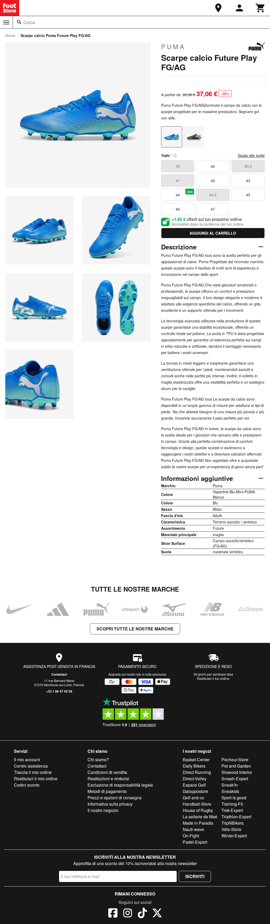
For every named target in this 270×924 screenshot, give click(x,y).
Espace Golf (194, 785)
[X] (157, 914)
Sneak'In (229, 785)
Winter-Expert (234, 836)
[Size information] (175, 155)
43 (248, 180)
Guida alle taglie (251, 155)
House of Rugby (198, 810)
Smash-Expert (234, 779)
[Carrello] (260, 8)
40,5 (248, 166)
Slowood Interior (236, 772)
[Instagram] (127, 914)
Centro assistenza (31, 766)
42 (213, 180)
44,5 (212, 194)
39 (178, 166)
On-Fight (191, 836)
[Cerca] (19, 22)
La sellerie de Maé (200, 817)
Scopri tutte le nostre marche (135, 629)
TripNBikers (232, 823)
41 (178, 180)
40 (213, 166)
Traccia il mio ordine (33, 772)
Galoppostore (195, 791)
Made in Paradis (198, 823)
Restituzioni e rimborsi (108, 779)
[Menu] (6, 22)
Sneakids (230, 791)
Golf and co (193, 798)
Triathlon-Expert (236, 817)
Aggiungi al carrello (213, 233)
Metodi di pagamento (107, 791)
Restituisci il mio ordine (35, 779)
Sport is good (233, 798)
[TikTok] (142, 914)
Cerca (29, 22)
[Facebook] (113, 914)
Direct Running (197, 772)
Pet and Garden (236, 766)
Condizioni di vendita (107, 772)
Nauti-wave (193, 829)
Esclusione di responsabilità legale (120, 785)
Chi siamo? (98, 759)
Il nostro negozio (103, 810)
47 (213, 209)
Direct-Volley (194, 779)
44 (184, 193)
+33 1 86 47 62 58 (59, 691)
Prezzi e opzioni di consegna (115, 798)
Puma (173, 46)
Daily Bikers (194, 766)
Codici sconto (27, 785)
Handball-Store (197, 804)
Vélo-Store (231, 829)
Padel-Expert (195, 842)
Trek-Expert (232, 810)
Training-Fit (232, 804)
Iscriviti (194, 876)
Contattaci (59, 674)
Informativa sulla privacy (110, 804)
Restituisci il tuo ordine (213, 678)
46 (178, 209)
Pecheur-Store (234, 759)
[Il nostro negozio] (218, 8)
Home (10, 35)
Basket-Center (196, 759)
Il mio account (27, 759)
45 (248, 194)
